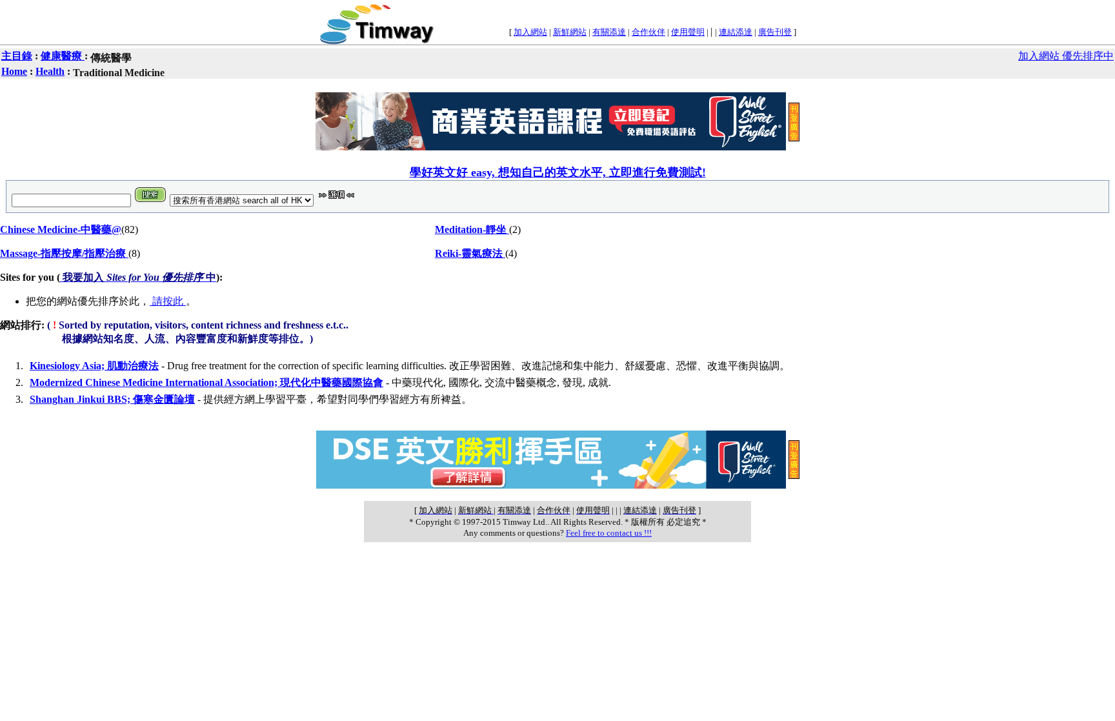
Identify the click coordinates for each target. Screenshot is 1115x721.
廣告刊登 (775, 32)
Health (50, 71)
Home (14, 71)
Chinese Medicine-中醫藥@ (60, 229)
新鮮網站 (570, 32)
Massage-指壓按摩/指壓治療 (64, 253)
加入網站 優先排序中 (1066, 55)
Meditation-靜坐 (472, 229)
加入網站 (530, 32)
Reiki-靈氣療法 (470, 253)
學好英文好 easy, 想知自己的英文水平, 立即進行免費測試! (558, 172)
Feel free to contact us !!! (609, 533)
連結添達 (735, 32)
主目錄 (16, 55)
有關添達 (609, 32)
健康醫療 (63, 55)
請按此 (168, 301)
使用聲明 (688, 32)
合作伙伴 (648, 32)
